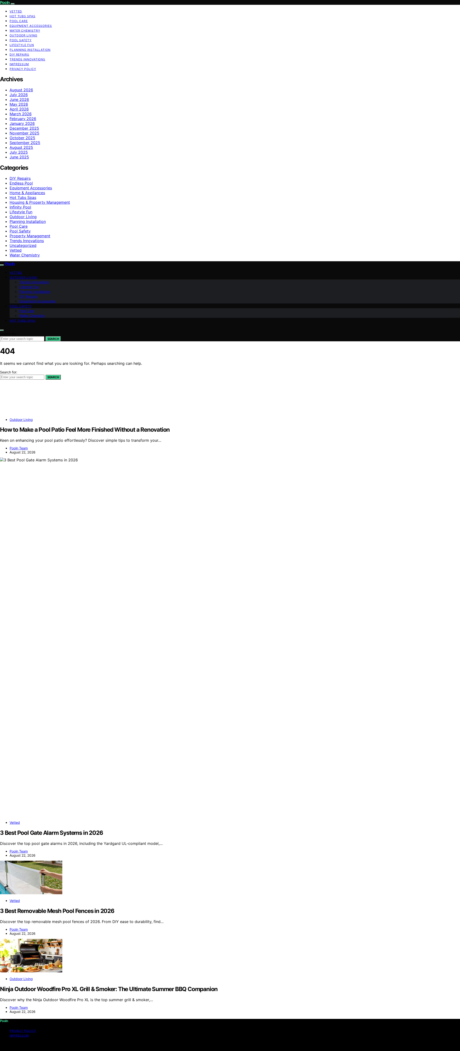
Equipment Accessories (31, 26)
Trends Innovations (27, 59)
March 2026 (21, 113)
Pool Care (19, 21)
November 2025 (24, 133)
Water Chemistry (25, 30)
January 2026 (22, 123)
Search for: (8, 334)
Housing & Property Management (40, 202)
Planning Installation (30, 50)
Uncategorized (23, 245)
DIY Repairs (19, 54)
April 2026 (19, 109)
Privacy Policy (23, 69)
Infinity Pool (20, 207)
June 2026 (19, 99)
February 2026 (23, 118)
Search (53, 339)
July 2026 (19, 94)
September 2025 (25, 142)
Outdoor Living (23, 35)
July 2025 (19, 152)
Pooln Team (19, 448)
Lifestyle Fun (22, 45)
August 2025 (21, 147)
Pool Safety (21, 40)
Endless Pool (21, 183)
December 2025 (24, 128)
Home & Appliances (27, 192)
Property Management (30, 235)
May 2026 (19, 104)
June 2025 (19, 157)
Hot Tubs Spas (22, 16)
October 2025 (22, 137)
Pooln (5, 2)
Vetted (16, 11)
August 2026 (21, 89)
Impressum (19, 64)
